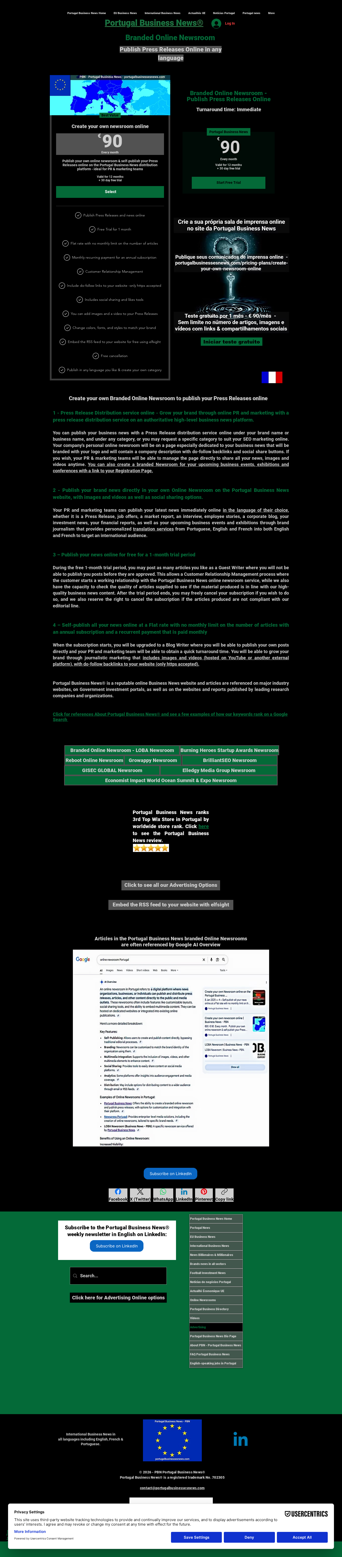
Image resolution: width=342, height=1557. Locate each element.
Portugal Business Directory (209, 1309)
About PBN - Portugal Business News (215, 1345)
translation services (153, 529)
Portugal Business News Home (211, 1219)
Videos (195, 1318)
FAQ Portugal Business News (210, 1354)
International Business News (209, 1246)
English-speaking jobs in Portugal (213, 1363)
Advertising (198, 1327)
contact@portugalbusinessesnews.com (172, 1488)
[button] (162, 13)
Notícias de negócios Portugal (210, 1282)
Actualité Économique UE (207, 1291)
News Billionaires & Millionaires (211, 1255)
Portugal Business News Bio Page (213, 1336)
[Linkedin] (240, 1440)
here (204, 826)
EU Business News (202, 1237)
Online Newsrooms (203, 1300)
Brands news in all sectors (208, 1264)
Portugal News (200, 1228)
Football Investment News (208, 1273)
